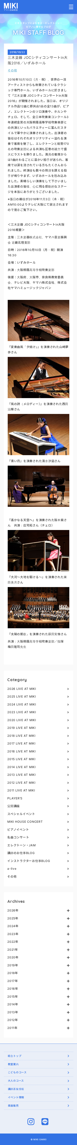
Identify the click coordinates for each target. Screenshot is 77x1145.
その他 (12, 70)
